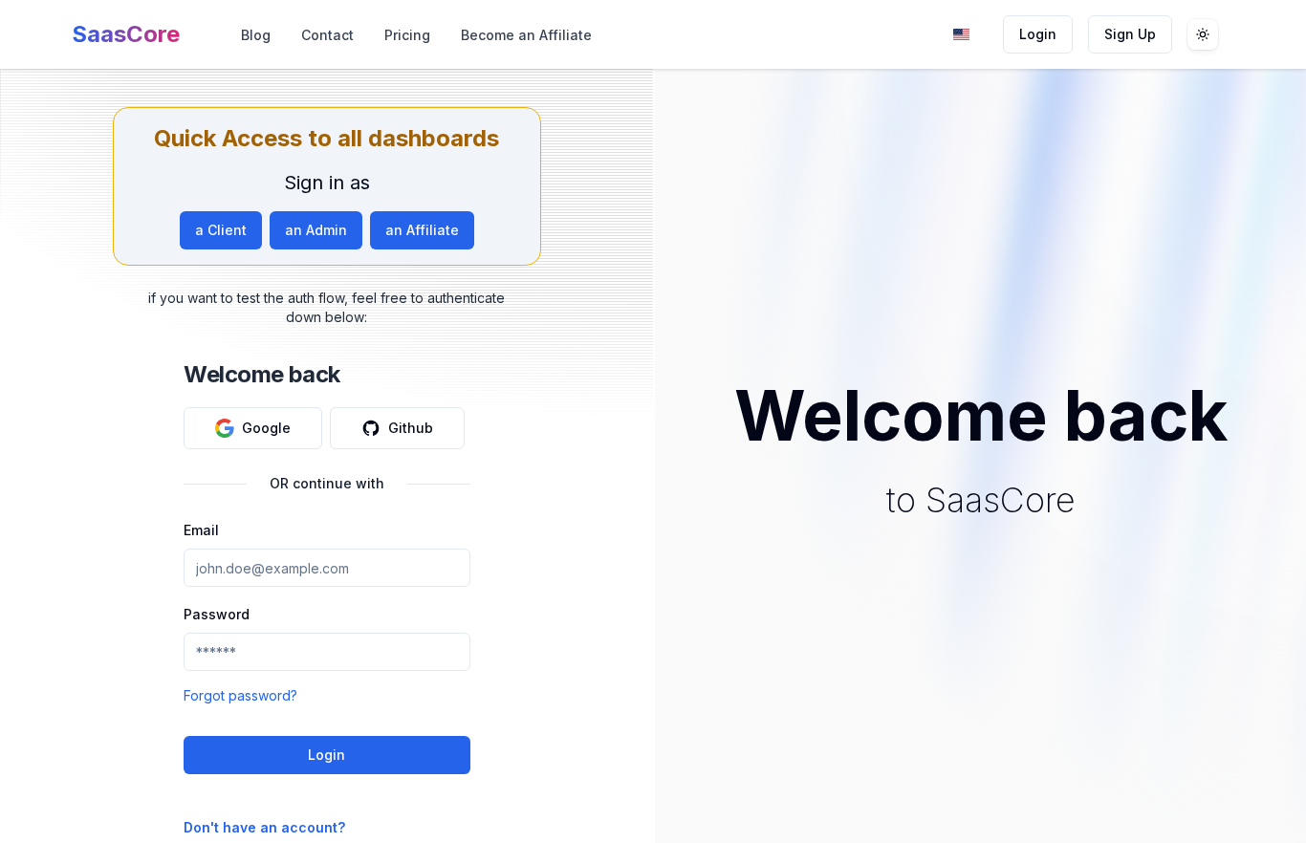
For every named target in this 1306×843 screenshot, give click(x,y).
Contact (327, 35)
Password (217, 614)
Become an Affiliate (526, 35)
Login (1037, 34)
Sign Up (1130, 34)
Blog (256, 35)
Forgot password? (240, 695)
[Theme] (1202, 34)
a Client (221, 230)
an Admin (316, 230)
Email (201, 530)
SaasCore (126, 34)
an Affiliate (422, 230)
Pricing (407, 35)
